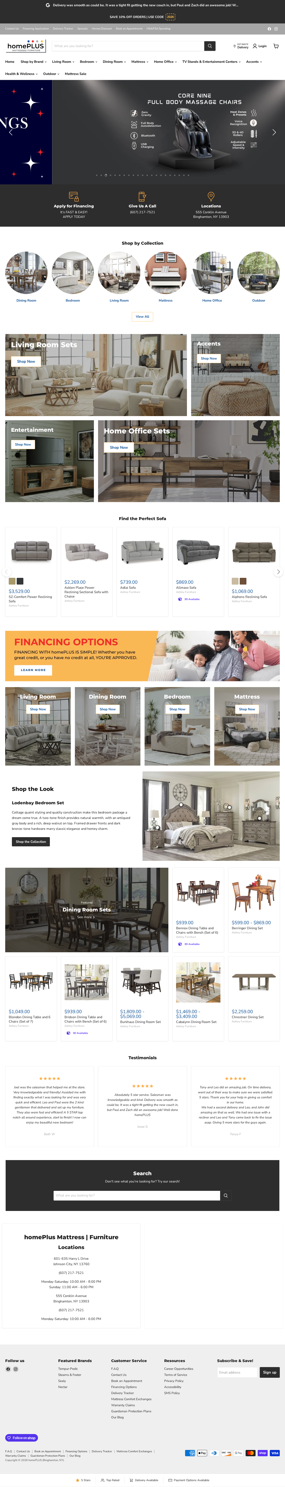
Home (9, 61)
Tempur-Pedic (68, 1369)
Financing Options (124, 1387)
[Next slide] (273, 132)
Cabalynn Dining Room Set (196, 1022)
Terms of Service (175, 1375)
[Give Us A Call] (142, 205)
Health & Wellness (20, 74)
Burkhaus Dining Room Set (140, 1022)
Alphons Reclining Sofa (249, 597)
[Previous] (7, 572)
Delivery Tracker (63, 28)
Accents (253, 61)
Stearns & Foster (69, 1375)
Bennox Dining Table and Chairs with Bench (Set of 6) (197, 930)
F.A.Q (115, 1369)
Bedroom (87, 61)
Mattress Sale (75, 74)
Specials (82, 28)
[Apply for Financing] (74, 205)
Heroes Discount (102, 28)
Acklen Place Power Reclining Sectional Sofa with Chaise (86, 592)
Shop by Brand (32, 61)
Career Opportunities (178, 1369)
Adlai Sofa (128, 587)
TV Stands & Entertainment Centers (210, 61)
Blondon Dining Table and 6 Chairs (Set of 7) (29, 1019)
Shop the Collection (31, 841)
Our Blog (117, 1417)
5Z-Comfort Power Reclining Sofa (30, 599)
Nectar (62, 1387)
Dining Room (113, 61)
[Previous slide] (11, 132)
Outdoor (50, 74)
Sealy (62, 1381)
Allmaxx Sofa (186, 587)
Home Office (164, 61)
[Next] (278, 572)
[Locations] (211, 205)
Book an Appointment (129, 28)
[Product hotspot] (181, 805)
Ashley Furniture (19, 606)
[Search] (210, 46)
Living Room (62, 61)
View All (142, 316)
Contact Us (12, 28)
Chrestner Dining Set (248, 1017)
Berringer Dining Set (247, 928)
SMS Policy (172, 1393)
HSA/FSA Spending (158, 28)
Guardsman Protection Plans (131, 1411)
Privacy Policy (174, 1381)
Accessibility (172, 1387)
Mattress (138, 61)
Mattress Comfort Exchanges (131, 1399)
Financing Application (36, 28)
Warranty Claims (123, 1405)
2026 (170, 17)
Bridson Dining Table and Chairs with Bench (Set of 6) (85, 1019)
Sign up (269, 1372)
